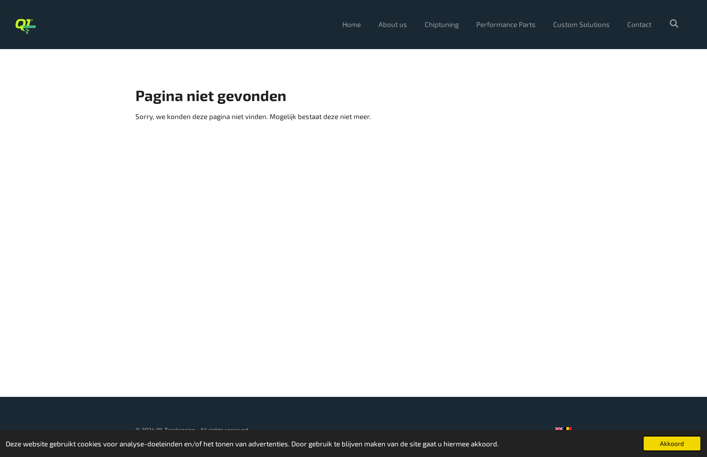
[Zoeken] (673, 23)
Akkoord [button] (672, 443)
